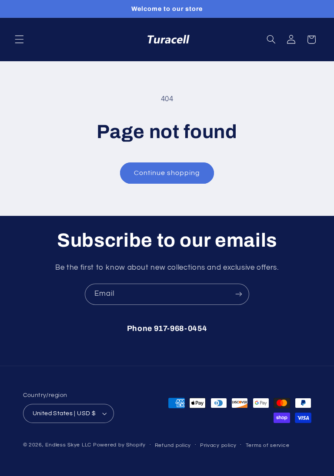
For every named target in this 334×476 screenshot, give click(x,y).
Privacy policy (218, 445)
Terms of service (268, 445)
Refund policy (173, 445)
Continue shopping (167, 172)
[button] (19, 40)
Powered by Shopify (119, 445)
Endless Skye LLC (68, 445)
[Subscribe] (239, 294)
